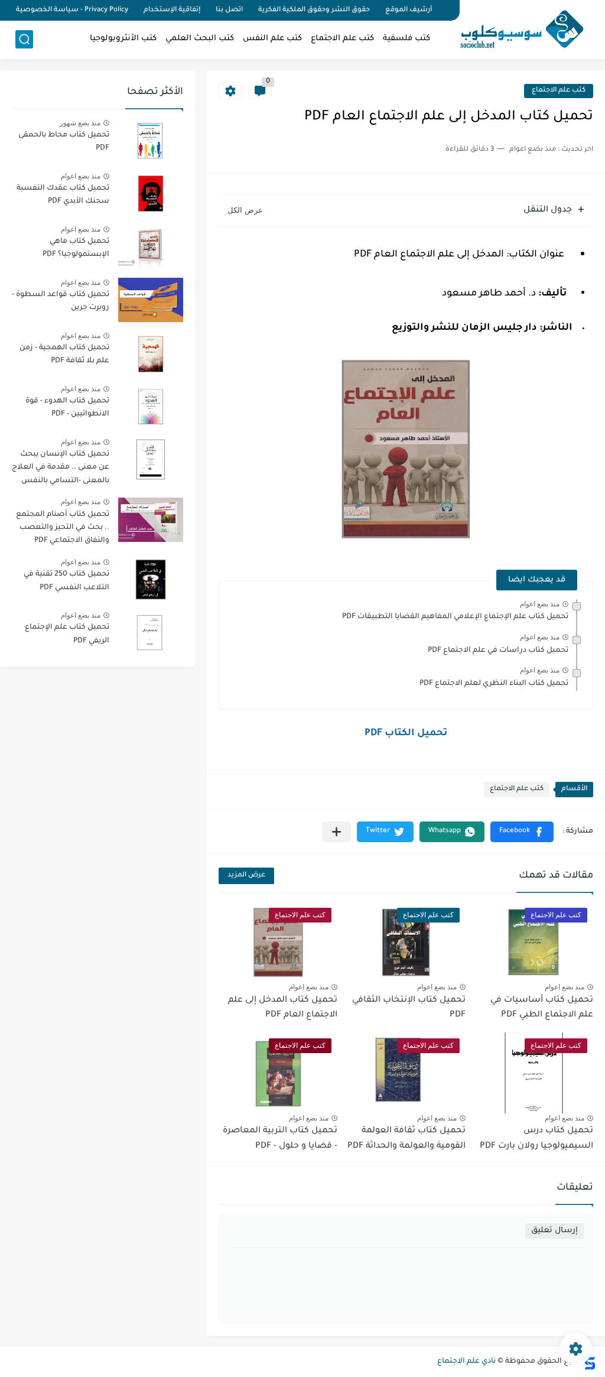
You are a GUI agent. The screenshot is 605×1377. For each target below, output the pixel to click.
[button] (522, 831)
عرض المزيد (246, 875)
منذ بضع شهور (80, 123)
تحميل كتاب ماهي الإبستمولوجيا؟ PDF (76, 248)
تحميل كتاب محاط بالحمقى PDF (63, 141)
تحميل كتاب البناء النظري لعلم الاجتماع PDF (493, 684)
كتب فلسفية (406, 38)
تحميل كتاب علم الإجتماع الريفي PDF (67, 634)
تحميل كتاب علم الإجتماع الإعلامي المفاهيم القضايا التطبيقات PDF (455, 617)
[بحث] (24, 39)
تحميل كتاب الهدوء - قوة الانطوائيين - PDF (67, 407)
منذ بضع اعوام (540, 604)
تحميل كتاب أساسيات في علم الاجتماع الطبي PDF (541, 1008)
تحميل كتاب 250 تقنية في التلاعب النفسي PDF (66, 581)
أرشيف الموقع (408, 10)
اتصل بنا (229, 10)
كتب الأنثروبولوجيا (123, 38)
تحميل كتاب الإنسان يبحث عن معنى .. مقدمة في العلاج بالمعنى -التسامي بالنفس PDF (60, 469)
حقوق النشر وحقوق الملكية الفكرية (314, 10)
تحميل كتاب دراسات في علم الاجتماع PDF (498, 651)
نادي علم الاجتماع (466, 1361)
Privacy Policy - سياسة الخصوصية (72, 10)
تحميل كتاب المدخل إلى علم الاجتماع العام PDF (282, 1008)
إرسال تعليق (554, 1230)
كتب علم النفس (272, 38)
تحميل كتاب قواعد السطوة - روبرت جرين (60, 301)
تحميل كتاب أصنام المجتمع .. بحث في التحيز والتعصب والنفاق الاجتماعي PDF (62, 528)
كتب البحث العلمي (199, 38)
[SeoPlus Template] (589, 1362)
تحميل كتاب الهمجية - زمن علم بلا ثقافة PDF (64, 354)
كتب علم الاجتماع (342, 38)
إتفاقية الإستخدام (172, 10)
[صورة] (150, 140)
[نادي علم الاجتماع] (516, 28)
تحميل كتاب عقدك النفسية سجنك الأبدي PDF (63, 195)
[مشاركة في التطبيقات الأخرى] (336, 831)
